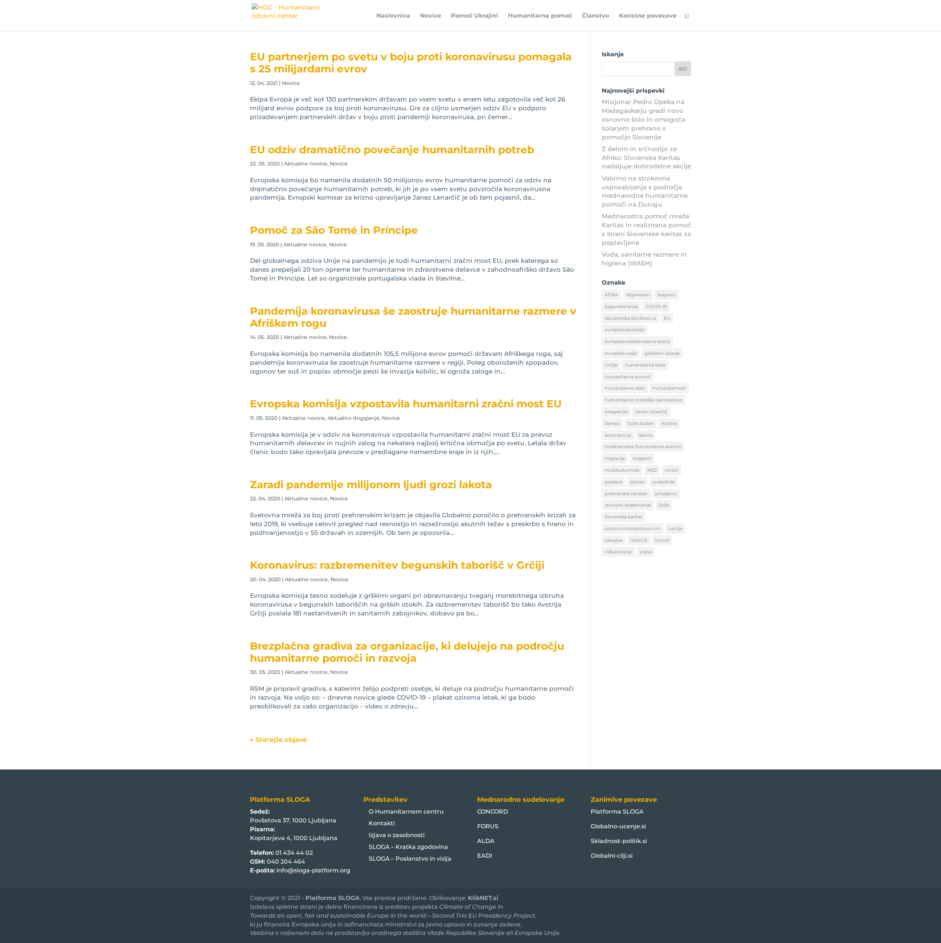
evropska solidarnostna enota (637, 341)
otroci (671, 470)
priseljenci (666, 493)
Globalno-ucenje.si (618, 826)
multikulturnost (622, 470)
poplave (613, 482)
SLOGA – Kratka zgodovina (408, 846)
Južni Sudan (640, 423)
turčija (675, 528)
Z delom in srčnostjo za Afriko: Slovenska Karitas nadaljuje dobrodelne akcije (646, 157)
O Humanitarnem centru (406, 811)
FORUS (487, 826)
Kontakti (382, 823)
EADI (484, 855)
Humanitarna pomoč (540, 16)
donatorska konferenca (630, 318)
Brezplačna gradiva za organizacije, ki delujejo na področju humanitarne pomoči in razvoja (407, 652)
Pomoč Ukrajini (474, 16)
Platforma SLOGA (617, 811)
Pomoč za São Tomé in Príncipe (334, 230)
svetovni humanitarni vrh (633, 528)
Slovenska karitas (624, 516)
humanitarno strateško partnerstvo (644, 400)
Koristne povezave (647, 16)
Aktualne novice (305, 163)
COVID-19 (656, 306)
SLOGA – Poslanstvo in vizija (410, 858)
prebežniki (663, 482)
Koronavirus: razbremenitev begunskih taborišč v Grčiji (397, 565)
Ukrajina (613, 540)
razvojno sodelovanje (628, 505)
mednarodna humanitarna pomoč (643, 446)
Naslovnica (393, 16)
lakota (645, 435)
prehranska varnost (626, 493)
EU (667, 318)
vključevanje (618, 551)
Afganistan (638, 294)
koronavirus (618, 435)
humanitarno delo (625, 388)
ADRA (611, 294)
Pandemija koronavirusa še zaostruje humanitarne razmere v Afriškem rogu (413, 317)
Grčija (611, 365)
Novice (430, 16)
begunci (667, 294)
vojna (646, 551)
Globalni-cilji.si (612, 855)
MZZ (652, 470)
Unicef (662, 540)
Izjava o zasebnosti (397, 835)
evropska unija (621, 353)
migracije (615, 458)
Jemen (612, 423)
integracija (616, 411)
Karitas (669, 423)
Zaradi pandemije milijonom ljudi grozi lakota (371, 484)
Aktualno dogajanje (353, 418)
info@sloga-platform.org (313, 870)
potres (637, 482)
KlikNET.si (483, 897)
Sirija (664, 505)
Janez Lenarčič (651, 411)
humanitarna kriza (645, 365)
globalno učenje (662, 353)
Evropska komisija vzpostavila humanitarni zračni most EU (406, 403)
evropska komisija (624, 329)
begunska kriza (621, 306)
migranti (642, 458)
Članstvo (595, 16)
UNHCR (638, 540)
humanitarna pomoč (628, 376)
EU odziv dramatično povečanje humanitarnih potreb (392, 149)
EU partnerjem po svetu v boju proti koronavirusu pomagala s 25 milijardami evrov (411, 62)
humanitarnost (669, 388)
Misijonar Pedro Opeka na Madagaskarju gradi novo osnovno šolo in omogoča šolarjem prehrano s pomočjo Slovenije (643, 119)
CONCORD (492, 811)
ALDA (485, 840)
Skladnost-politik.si (619, 840)
